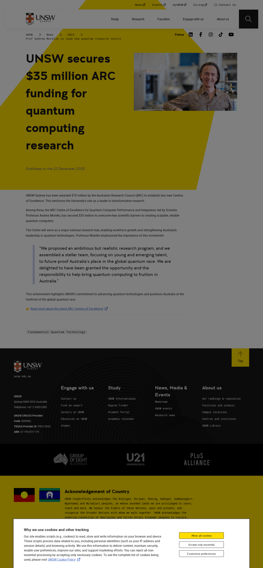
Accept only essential (201, 544)
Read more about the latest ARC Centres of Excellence (69, 309)
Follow (179, 34)
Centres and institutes (219, 419)
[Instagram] (211, 34)
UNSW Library (211, 425)
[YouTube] (231, 34)
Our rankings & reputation (221, 398)
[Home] (40, 19)
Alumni (65, 425)
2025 (70, 34)
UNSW (29, 34)
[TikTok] (221, 34)
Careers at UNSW (72, 412)
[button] (240, 357)
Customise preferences (201, 553)
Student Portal (119, 412)
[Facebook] (201, 34)
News (50, 34)
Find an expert (71, 405)
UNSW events (163, 408)
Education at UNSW (74, 419)
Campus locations (214, 412)
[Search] (248, 19)
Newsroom (161, 401)
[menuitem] (115, 19)
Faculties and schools (218, 405)
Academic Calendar (121, 419)
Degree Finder (118, 405)
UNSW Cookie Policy (65, 559)
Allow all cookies (201, 535)
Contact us (68, 398)
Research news (165, 415)
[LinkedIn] (191, 34)
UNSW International (122, 398)
